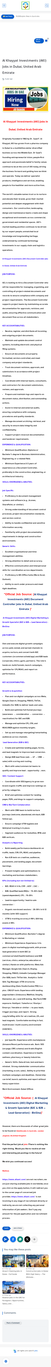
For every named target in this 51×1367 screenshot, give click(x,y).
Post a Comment (13, 1323)
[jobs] (26, 6)
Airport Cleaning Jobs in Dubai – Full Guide (12, 1272)
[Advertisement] (18, 41)
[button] (13, 1239)
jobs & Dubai (38, 41)
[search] (47, 5)
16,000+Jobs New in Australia (27, 17)
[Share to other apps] (34, 1239)
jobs (36, 1351)
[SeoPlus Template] (14, 1351)
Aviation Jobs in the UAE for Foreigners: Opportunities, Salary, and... (13, 1301)
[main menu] (4, 5)
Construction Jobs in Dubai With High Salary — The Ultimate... (37, 1274)
